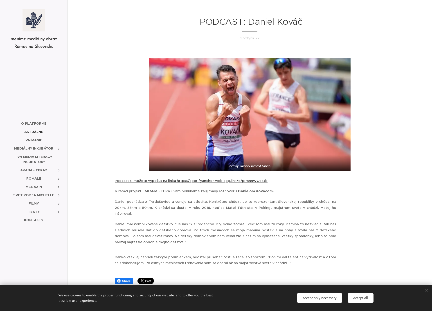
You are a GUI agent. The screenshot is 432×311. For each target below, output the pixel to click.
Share (126, 281)
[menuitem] (33, 123)
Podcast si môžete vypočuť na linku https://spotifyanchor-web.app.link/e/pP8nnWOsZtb (191, 181)
